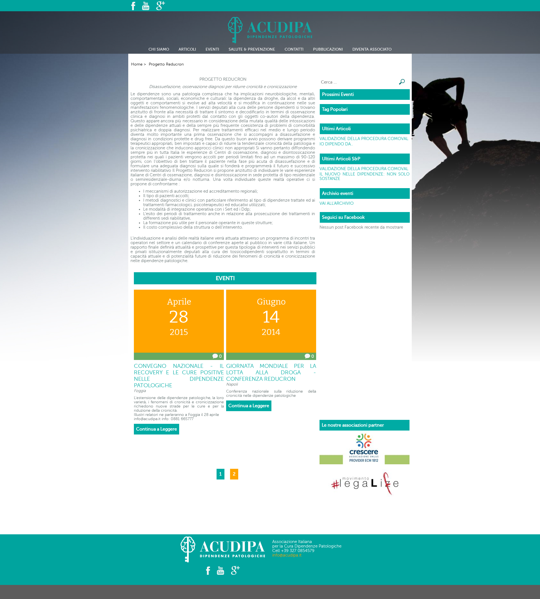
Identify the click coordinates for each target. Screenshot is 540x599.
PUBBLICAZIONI (328, 49)
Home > (138, 64)
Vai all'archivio (337, 203)
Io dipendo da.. (336, 144)
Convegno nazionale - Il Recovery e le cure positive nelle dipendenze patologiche (179, 376)
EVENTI (212, 49)
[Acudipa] (270, 28)
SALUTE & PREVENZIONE (252, 49)
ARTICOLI (187, 49)
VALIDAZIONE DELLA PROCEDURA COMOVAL (364, 138)
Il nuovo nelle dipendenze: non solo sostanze (365, 176)
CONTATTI (294, 49)
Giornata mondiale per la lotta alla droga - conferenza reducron (271, 372)
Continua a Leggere (156, 429)
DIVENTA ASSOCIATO (372, 49)
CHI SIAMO (158, 49)
